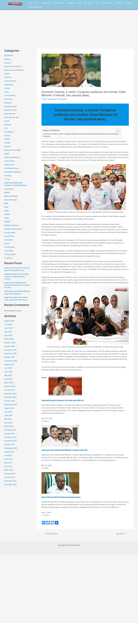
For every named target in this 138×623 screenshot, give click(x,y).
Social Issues (9, 236)
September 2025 (10, 361)
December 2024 (10, 394)
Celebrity (7, 77)
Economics (8, 99)
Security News (9, 233)
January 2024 (9, 434)
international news (11, 168)
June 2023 (8, 459)
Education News (10, 106)
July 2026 (8, 324)
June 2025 (8, 372)
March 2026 (8, 339)
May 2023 (8, 463)
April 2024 (8, 423)
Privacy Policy (107, 3)
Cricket (7, 88)
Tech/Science (9, 247)
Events (6, 121)
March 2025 (8, 383)
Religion (7, 222)
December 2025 (10, 350)
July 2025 (8, 368)
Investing (7, 176)
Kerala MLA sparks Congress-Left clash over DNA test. (63, 400)
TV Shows (8, 258)
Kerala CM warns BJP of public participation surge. (61, 497)
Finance (7, 136)
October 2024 (9, 401)
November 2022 (10, 484)
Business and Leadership (14, 70)
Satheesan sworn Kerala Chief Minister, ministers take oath (64, 450)
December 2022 (10, 481)
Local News (8, 189)
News (37, 3)
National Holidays (11, 196)
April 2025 (8, 379)
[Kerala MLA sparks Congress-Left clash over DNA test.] (65, 386)
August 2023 (9, 452)
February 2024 (10, 430)
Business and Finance (12, 66)
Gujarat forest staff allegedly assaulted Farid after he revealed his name (16, 285)
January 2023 (9, 477)
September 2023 (10, 448)
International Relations (12, 172)
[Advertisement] (69, 26)
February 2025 (9, 386)
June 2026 (8, 328)
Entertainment (47, 3)
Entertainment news (35, 7)
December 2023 (10, 437)
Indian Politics (9, 161)
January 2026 (9, 346)
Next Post (121, 534)
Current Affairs (10, 95)
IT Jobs (7, 179)
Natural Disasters (10, 200)
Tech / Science (59, 3)
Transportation (10, 254)
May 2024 (8, 419)
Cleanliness (8, 85)
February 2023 (10, 474)
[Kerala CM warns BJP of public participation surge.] (60, 483)
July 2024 (8, 412)
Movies (7, 192)
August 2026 (9, 321)
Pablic (6, 211)
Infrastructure (9, 165)
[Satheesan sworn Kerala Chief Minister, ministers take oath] (60, 436)
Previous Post (51, 534)
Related (47, 136)
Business (70, 3)
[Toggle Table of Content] (116, 131)
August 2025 (9, 364)
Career (7, 74)
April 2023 (8, 466)
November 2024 (10, 397)
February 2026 (9, 343)
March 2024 (8, 426)
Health (79, 3)
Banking (7, 59)
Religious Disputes (11, 225)
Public (6, 218)
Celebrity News (10, 81)
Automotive (8, 55)
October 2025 (9, 357)
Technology (8, 251)
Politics (7, 214)
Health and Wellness (12, 157)
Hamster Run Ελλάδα (12, 150)
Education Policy (10, 110)
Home (30, 3)
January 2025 (9, 390)
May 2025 (8, 375)
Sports (97, 3)
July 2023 (8, 455)
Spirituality (8, 240)
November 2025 (10, 353)
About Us (118, 3)
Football (7, 143)
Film (6, 128)
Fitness (7, 139)
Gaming (7, 146)
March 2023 (8, 470)
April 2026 (8, 335)
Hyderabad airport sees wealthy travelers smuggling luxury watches (16, 276)
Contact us (128, 3)
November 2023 (10, 441)
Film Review (9, 132)
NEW (6, 203)
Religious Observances (13, 229)
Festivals (7, 125)
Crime (6, 92)
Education (8, 103)
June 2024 (8, 415)
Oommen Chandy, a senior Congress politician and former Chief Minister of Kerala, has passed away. (81, 134)
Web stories (88, 3)
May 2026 (8, 332)
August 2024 (9, 408)
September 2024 (10, 404)
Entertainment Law (11, 117)
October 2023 (9, 444)
